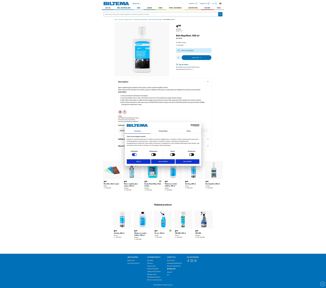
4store (184, 42)
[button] (220, 3)
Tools (219, 8)
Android (169, 272)
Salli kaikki (187, 161)
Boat (138, 8)
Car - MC (107, 8)
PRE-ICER (198, 233)
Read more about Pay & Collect (184, 69)
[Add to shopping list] (178, 57)
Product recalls (151, 266)
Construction (193, 8)
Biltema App (171, 269)
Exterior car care (128, 19)
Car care (207, 8)
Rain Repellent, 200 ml (212, 184)
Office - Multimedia (175, 8)
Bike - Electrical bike (123, 8)
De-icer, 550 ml (159, 233)
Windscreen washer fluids (140, 19)
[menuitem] (108, 8)
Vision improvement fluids (155, 19)
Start (116, 19)
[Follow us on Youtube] (195, 261)
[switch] (153, 154)
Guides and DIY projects (154, 271)
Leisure (149, 8)
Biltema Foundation (153, 269)
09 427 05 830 (171, 260)
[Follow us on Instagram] (191, 261)
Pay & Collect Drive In (133, 263)
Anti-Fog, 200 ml (190, 184)
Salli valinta (163, 161)
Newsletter (150, 260)
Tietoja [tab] (188, 131)
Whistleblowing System (154, 277)
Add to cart (195, 57)
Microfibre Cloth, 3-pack (111, 184)
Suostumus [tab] (137, 131)
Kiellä (138, 161)
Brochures (150, 263)
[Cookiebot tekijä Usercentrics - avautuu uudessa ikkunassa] (191, 125)
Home (160, 8)
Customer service (153, 257)
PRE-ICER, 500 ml (180, 233)
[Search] (220, 14)
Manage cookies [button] (151, 274)
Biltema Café (131, 260)
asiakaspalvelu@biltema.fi (174, 263)
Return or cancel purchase (154, 280)
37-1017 (190, 50)
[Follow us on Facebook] (188, 261)
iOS (168, 275)
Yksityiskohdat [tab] (163, 131)
